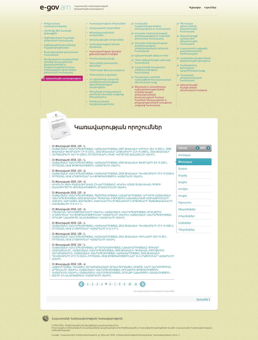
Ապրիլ (182, 175)
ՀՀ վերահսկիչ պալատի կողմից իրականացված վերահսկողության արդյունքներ (104, 83)
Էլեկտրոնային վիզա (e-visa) (151, 55)
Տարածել (202, 299)
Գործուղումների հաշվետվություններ (101, 102)
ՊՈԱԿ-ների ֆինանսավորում (107, 70)
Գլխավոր (194, 7)
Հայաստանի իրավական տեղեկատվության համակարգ (150, 70)
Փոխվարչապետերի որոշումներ (101, 34)
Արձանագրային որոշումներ (106, 39)
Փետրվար (185, 161)
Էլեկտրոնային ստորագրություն (63, 78)
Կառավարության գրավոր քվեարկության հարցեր (105, 52)
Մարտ (182, 168)
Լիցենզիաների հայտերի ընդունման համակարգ (59, 39)
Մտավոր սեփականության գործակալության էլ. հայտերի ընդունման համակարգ (152, 36)
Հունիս (183, 188)
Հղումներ (210, 7)
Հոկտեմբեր (186, 216)
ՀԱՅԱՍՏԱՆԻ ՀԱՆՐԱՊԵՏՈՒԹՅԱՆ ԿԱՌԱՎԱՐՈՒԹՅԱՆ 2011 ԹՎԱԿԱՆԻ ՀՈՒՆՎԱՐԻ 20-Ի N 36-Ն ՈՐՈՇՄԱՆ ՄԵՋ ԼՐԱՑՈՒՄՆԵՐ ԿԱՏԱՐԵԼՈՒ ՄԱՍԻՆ (109, 238)
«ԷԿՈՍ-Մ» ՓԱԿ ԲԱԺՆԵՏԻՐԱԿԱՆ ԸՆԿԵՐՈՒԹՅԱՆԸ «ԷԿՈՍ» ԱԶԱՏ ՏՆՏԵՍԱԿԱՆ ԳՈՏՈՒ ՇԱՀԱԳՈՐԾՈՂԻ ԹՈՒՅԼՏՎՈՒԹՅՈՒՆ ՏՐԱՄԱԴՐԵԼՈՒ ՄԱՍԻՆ (106, 186)
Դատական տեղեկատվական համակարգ (191, 78)
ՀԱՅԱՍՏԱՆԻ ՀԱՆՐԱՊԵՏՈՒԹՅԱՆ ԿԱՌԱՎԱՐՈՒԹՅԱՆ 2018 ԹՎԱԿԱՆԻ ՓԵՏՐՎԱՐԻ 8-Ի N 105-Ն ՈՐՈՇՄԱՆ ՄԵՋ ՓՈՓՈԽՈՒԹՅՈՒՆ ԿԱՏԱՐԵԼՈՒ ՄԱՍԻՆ (109, 164)
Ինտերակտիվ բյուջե (102, 58)
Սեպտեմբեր (186, 209)
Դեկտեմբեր (186, 229)
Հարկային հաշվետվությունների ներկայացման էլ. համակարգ (152, 26)
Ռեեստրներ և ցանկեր (103, 74)
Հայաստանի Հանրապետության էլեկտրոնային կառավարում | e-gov (74, 8)
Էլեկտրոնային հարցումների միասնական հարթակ (193, 88)
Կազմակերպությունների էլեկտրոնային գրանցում (195, 59)
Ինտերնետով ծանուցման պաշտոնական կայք (192, 68)
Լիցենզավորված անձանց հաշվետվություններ (60, 46)
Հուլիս (182, 195)
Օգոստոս (184, 202)
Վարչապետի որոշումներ (104, 28)
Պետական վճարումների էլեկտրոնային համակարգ (188, 27)
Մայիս (182, 182)
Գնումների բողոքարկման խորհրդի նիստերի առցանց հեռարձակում (106, 94)
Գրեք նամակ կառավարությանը (55, 25)
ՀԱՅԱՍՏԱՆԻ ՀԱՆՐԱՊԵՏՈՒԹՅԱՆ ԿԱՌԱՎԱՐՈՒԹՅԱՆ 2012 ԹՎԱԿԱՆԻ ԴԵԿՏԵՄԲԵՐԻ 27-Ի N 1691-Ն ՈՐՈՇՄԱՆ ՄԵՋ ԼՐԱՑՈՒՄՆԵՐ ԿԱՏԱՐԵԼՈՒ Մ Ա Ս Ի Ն (113, 227)
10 (129, 284)
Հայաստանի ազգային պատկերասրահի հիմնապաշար (194, 51)
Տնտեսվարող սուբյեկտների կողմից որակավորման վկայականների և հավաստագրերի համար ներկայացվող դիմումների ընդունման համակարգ (61, 66)
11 (135, 284)
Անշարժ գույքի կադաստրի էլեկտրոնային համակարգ (189, 40)
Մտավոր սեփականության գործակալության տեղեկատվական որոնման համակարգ (151, 47)
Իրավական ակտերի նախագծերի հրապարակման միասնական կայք (153, 80)
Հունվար (184, 155)
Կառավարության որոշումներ (107, 23)
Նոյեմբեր (184, 222)
